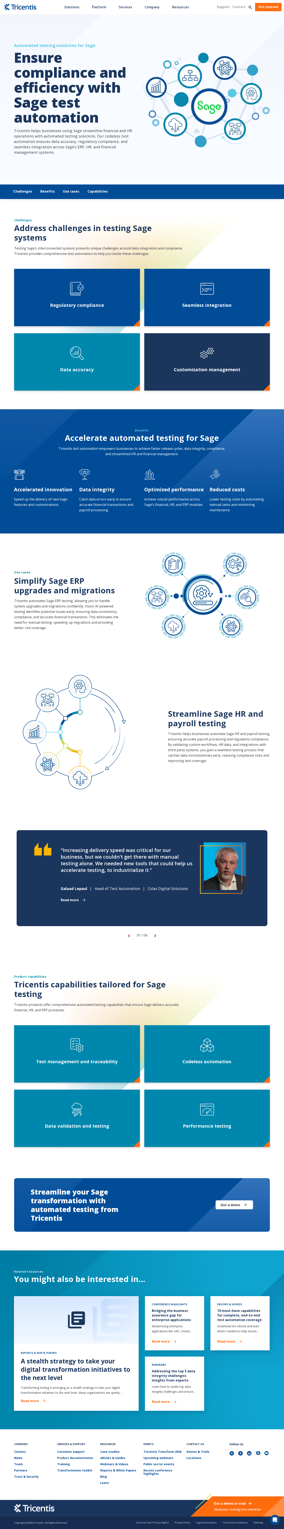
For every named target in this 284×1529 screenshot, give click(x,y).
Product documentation (75, 1458)
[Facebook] (241, 1453)
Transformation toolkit (74, 1470)
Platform (99, 7)
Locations (193, 1458)
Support (223, 7)
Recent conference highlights (157, 1472)
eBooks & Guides (112, 1458)
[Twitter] (232, 1453)
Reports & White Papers (118, 1470)
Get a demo (230, 1205)
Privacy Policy (182, 1522)
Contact (239, 7)
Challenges (22, 191)
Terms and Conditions (235, 1522)
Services (125, 7)
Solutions (71, 7)
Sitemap (258, 1522)
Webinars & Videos (114, 1464)
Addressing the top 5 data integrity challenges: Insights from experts (173, 1376)
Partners (20, 1470)
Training (63, 1464)
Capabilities (98, 191)
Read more (70, 900)
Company (152, 7)
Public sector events (158, 1464)
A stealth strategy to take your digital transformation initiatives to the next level (75, 1369)
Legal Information (206, 1522)
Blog (103, 1477)
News (18, 1458)
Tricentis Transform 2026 (162, 1452)
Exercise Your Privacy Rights (152, 1522)
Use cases (71, 191)
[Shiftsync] (258, 1453)
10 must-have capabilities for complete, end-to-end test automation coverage (239, 1315)
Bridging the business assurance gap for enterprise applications (171, 1315)
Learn (104, 1483)
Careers (20, 1452)
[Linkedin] (249, 1453)
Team (18, 1464)
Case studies (110, 1452)
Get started (268, 7)
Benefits (47, 191)
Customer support (71, 1452)
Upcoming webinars (158, 1458)
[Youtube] (267, 1453)
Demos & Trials (197, 1452)
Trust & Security (26, 1477)
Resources (180, 7)
